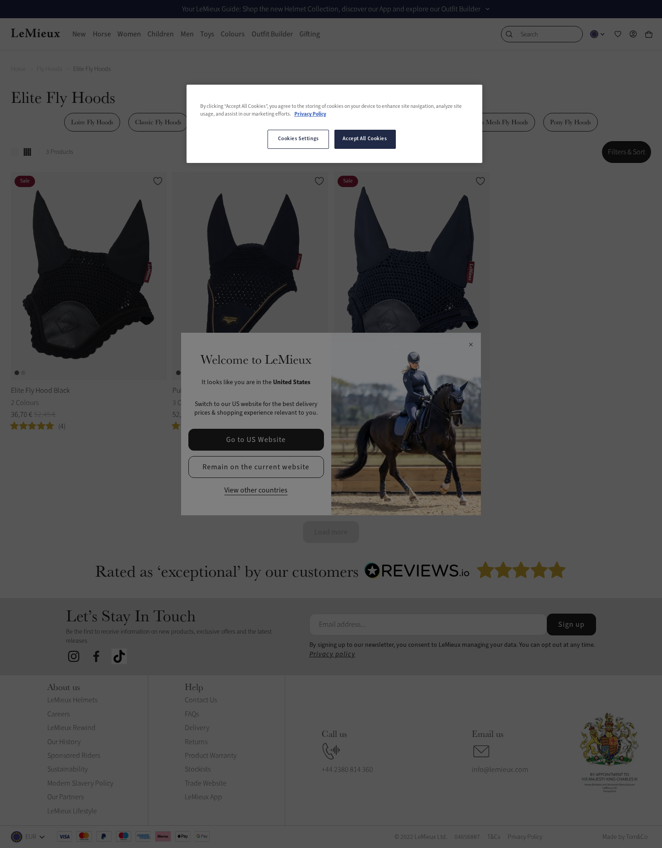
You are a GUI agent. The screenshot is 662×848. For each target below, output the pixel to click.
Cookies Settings (298, 138)
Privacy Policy (310, 114)
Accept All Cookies (365, 138)
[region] (334, 124)
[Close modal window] (470, 345)
